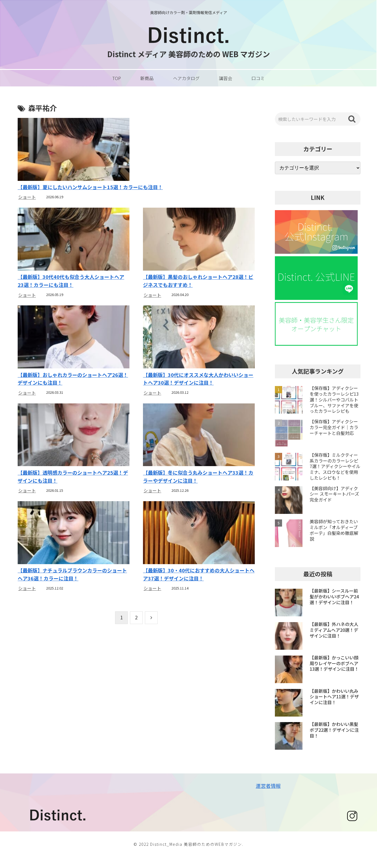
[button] (352, 119)
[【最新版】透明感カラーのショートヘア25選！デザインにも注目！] (73, 436)
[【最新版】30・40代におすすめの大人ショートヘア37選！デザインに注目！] (198, 533)
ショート (27, 197)
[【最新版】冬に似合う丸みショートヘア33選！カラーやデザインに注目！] (198, 436)
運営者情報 (268, 785)
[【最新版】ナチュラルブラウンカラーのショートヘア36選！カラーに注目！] (73, 533)
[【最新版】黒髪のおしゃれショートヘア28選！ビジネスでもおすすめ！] (198, 240)
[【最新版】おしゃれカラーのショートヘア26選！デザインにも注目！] (73, 338)
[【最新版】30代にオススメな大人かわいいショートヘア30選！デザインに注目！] (198, 338)
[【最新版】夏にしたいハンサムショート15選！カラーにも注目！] (136, 150)
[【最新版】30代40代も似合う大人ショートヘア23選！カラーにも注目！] (73, 240)
